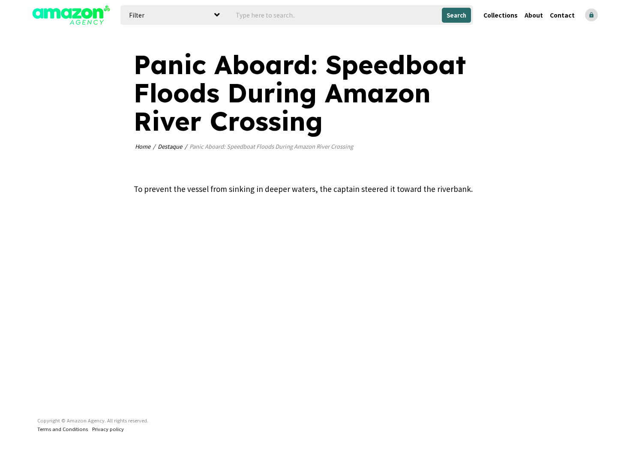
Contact (562, 15)
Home (142, 146)
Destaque (170, 146)
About (534, 15)
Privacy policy (108, 428)
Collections (500, 15)
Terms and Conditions (62, 428)
